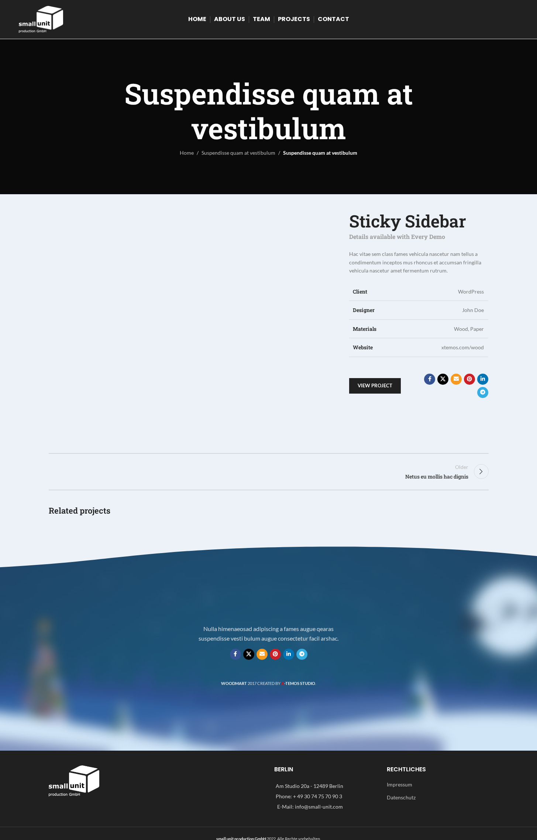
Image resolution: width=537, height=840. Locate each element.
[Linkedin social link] (482, 379)
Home (187, 153)
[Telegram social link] (482, 392)
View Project (375, 385)
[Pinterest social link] (469, 379)
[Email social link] (456, 379)
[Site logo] (41, 19)
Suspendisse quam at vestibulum (238, 153)
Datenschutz (401, 797)
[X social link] (442, 379)
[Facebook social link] (429, 379)
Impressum (399, 784)
